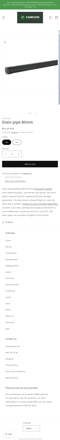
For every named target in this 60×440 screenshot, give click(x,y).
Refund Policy (12, 378)
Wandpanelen (12, 259)
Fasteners (10, 278)
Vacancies (10, 322)
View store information (15, 181)
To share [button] (9, 222)
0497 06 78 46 (12, 352)
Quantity (5, 148)
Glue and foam (12, 284)
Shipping (14, 132)
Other (8, 309)
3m (6, 142)
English (29, 428)
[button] (3, 18)
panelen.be (26, 439)
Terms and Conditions (15, 371)
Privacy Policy (12, 365)
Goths (8, 297)
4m (16, 142)
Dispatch (10, 359)
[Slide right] (36, 113)
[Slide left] (24, 113)
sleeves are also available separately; (40, 203)
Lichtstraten (11, 253)
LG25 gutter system (43, 188)
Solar (8, 303)
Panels (9, 246)
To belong (10, 291)
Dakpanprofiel (12, 265)
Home (8, 240)
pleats (8, 272)
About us (10, 316)
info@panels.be (13, 346)
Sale (7, 328)
